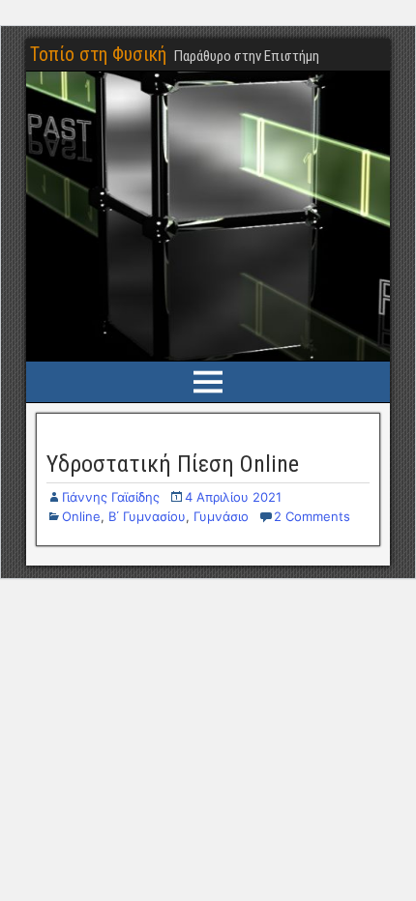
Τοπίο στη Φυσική (98, 54)
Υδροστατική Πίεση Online (172, 464)
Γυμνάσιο (221, 516)
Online (81, 516)
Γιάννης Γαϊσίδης (111, 497)
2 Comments (312, 516)
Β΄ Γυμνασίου (147, 516)
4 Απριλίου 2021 (233, 497)
